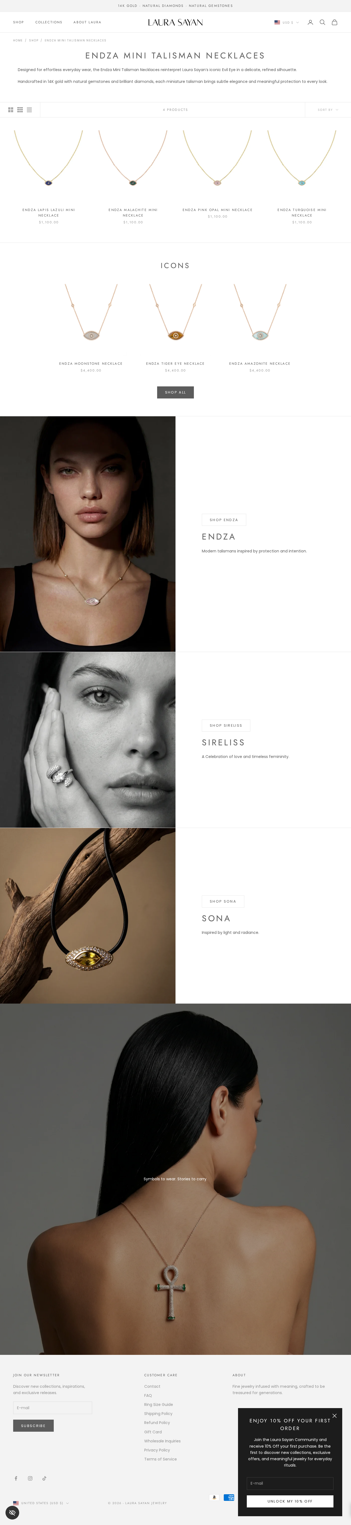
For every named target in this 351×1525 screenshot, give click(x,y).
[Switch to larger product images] (10, 109)
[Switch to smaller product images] (20, 109)
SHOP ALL (175, 392)
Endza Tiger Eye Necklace (175, 363)
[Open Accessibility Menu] (12, 1513)
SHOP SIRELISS (226, 725)
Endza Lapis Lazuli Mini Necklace (48, 212)
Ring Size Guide (158, 1404)
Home (18, 40)
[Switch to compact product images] (29, 109)
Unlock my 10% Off (290, 1501)
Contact (152, 1386)
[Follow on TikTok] (44, 1478)
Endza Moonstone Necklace (91, 363)
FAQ (148, 1395)
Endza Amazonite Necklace (260, 363)
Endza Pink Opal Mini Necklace (218, 209)
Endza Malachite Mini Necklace (133, 212)
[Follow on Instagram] (30, 1478)
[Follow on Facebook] (16, 1478)
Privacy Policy (157, 1450)
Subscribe (33, 1425)
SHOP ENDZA (224, 520)
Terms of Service (160, 1459)
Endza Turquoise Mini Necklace (302, 212)
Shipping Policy (158, 1413)
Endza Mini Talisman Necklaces (75, 40)
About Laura (87, 22)
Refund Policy (157, 1422)
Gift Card (153, 1432)
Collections (49, 22)
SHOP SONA (223, 901)
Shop (18, 22)
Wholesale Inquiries (162, 1441)
